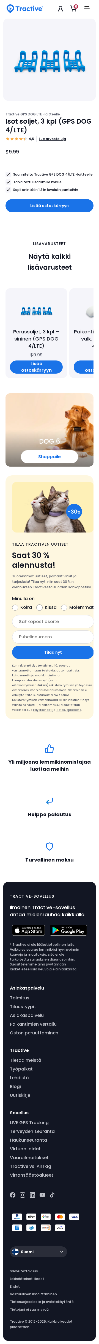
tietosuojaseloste (68, 710)
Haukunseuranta (28, 1140)
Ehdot (15, 1286)
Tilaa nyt (53, 652)
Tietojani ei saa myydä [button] (29, 1309)
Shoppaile (49, 456)
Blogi (15, 1086)
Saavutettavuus (24, 1271)
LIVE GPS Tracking (29, 1122)
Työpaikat (21, 1069)
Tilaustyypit (23, 1006)
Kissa (51, 607)
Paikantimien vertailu (33, 1024)
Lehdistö (19, 1078)
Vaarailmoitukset (29, 1157)
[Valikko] (87, 8)
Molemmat (81, 607)
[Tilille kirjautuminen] (60, 8)
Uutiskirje (20, 1095)
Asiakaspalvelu (27, 1015)
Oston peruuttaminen (34, 1033)
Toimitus (19, 998)
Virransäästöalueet (31, 1175)
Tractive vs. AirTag (30, 1166)
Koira (26, 607)
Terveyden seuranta (32, 1131)
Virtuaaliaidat (25, 1149)
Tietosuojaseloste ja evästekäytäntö (42, 1301)
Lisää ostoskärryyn (49, 205)
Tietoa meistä (25, 1060)
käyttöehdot (42, 710)
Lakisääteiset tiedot (27, 1278)
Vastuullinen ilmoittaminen (33, 1294)
